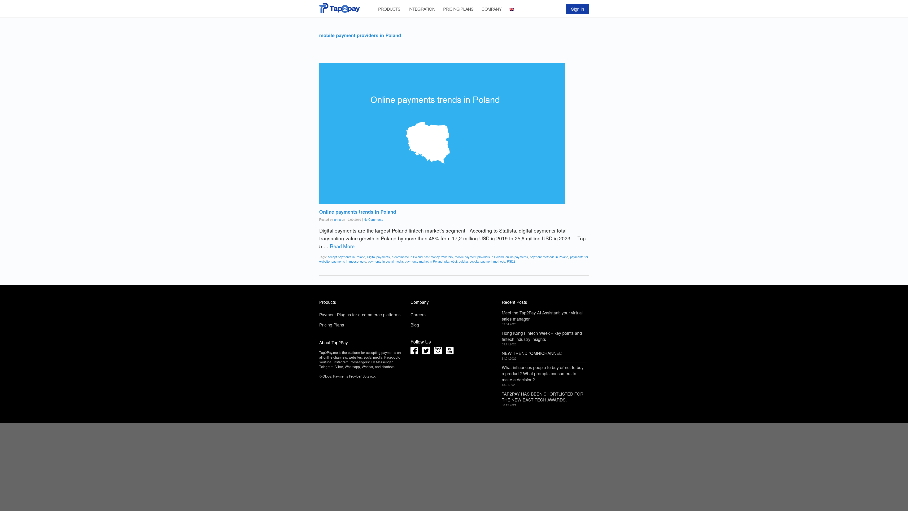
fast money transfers (438, 257)
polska (463, 261)
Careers (418, 314)
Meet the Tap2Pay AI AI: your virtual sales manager (542, 315)
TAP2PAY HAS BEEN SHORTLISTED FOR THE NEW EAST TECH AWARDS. (542, 397)
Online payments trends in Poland (357, 211)
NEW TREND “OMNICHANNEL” (532, 353)
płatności (450, 261)
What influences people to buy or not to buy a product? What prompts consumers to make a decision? (543, 373)
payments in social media (385, 261)
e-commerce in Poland (407, 257)
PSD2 (511, 261)
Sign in (577, 9)
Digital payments (378, 257)
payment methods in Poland (549, 257)
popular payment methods (487, 261)
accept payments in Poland (346, 257)
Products (389, 9)
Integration (422, 9)
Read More (342, 246)
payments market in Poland (423, 261)
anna (337, 219)
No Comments (373, 219)
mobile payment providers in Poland (479, 257)
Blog (414, 325)
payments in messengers (349, 261)
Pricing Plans (458, 9)
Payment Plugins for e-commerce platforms (360, 314)
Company (491, 9)
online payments (517, 257)
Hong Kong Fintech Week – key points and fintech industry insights (542, 336)
